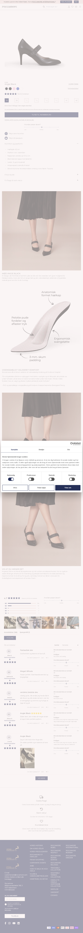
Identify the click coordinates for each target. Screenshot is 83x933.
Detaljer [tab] (41, 449)
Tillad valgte (41, 488)
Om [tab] (68, 449)
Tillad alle (67, 488)
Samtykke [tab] (14, 449)
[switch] (31, 479)
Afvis (15, 488)
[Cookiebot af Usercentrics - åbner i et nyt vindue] (72, 443)
